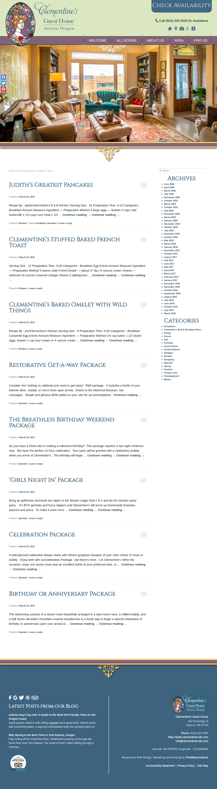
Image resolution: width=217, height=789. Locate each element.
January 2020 (171, 220)
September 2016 (172, 293)
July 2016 (169, 300)
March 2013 (170, 313)
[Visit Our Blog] (193, 28)
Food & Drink (171, 346)
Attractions (170, 326)
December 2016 (172, 283)
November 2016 (172, 287)
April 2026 (169, 187)
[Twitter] (3, 83)
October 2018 (171, 237)
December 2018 (172, 233)
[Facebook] (3, 77)
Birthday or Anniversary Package (62, 594)
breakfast (41, 223)
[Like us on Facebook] (10, 698)
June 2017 (169, 263)
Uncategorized (171, 376)
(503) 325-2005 (176, 21)
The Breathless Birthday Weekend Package (61, 422)
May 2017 (169, 267)
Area (178, 40)
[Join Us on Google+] (15, 698)
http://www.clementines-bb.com (188, 737)
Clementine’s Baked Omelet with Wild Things (68, 307)
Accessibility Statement (160, 765)
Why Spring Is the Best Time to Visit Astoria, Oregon (42, 735)
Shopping (169, 359)
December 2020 (172, 214)
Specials (23, 403)
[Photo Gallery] (182, 28)
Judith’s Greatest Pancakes (51, 185)
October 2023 (171, 207)
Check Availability (181, 5)
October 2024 (171, 200)
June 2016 (169, 303)
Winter (167, 379)
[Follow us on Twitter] (21, 698)
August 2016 (170, 297)
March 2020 (170, 217)
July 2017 (169, 260)
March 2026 (170, 190)
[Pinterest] (3, 89)
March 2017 (170, 273)
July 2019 (169, 230)
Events (167, 336)
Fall (166, 339)
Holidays (168, 353)
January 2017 (171, 280)
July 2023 (169, 210)
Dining (167, 333)
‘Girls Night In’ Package (46, 480)
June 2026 (169, 184)
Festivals (168, 343)
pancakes (52, 223)
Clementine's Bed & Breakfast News (182, 329)
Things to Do (170, 373)
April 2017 (169, 270)
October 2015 (171, 306)
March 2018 (170, 244)
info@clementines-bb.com (192, 741)
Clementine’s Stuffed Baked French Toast (64, 242)
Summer (168, 369)
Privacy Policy (186, 765)
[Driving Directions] (176, 28)
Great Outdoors (172, 349)
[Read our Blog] (28, 698)
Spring (167, 366)
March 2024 (170, 204)
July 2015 (169, 310)
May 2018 (169, 240)
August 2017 (170, 257)
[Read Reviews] (35, 698)
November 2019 (172, 224)
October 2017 (171, 253)
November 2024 (172, 197)
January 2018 (171, 247)
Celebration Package (42, 535)
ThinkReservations (197, 757)
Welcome (97, 40)
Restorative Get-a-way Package (57, 365)
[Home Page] (170, 28)
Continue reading (77, 214)
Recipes (23, 223)
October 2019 (171, 227)
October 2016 (171, 290)
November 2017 (172, 250)
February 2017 (171, 277)
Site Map (203, 765)
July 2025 (169, 194)
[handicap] (188, 28)
